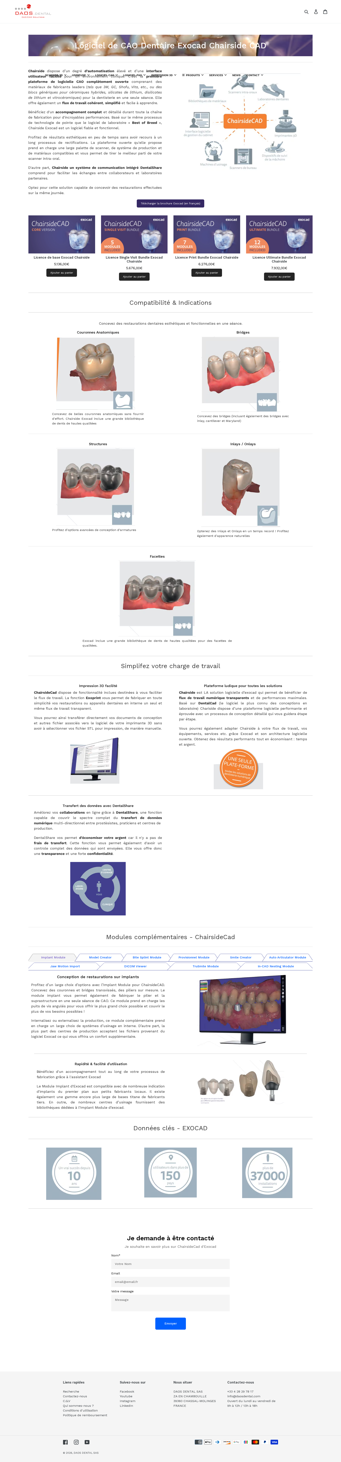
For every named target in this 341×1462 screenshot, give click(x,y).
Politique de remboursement (85, 1415)
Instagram (127, 1401)
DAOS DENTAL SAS (86, 1452)
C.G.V (66, 1401)
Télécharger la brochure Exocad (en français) (170, 203)
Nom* (115, 1255)
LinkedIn (126, 1406)
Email (115, 1273)
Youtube (126, 1396)
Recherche (71, 1391)
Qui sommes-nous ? (78, 1406)
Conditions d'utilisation (80, 1410)
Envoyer (170, 1323)
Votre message (122, 1291)
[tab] (53, 957)
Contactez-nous (75, 1396)
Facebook (127, 1391)
